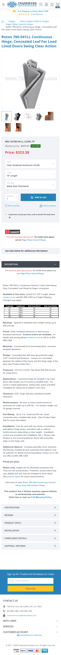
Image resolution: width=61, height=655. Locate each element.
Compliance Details (15, 538)
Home (2, 21)
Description (11, 264)
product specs (13, 476)
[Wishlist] (52, 4)
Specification (11, 507)
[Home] (22, 4)
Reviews (8, 515)
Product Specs (12, 522)
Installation (11, 530)
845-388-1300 (26, 611)
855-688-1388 (12, 611)
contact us (8, 297)
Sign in (46, 4)
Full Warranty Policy (41, 497)
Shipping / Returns (14, 546)
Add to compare (49, 205)
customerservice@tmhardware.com (21, 615)
